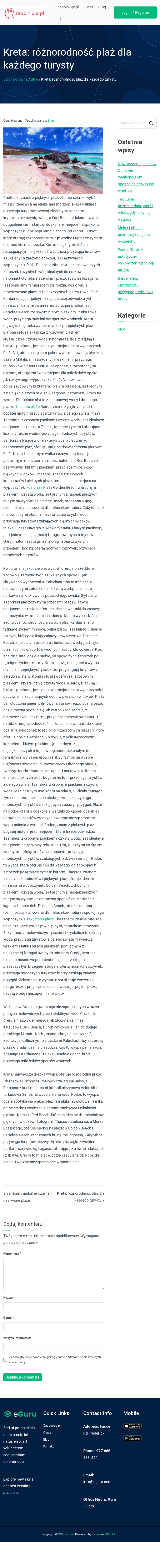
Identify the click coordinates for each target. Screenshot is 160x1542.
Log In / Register (135, 12)
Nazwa (9, 1297)
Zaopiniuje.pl (68, 7)
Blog (102, 7)
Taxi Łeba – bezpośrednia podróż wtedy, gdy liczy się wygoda (135, 209)
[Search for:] (137, 123)
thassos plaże (28, 406)
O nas (88, 7)
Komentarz (12, 1253)
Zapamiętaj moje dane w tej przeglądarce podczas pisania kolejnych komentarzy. (55, 1359)
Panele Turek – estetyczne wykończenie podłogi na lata (136, 259)
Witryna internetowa (17, 1338)
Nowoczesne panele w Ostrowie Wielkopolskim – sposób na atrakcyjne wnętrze (137, 177)
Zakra (96, 1534)
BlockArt (112, 1534)
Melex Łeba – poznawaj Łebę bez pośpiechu (134, 234)
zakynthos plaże (40, 919)
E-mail (9, 1317)
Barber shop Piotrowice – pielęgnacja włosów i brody (135, 288)
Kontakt (48, 1446)
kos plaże (34, 487)
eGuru (70, 1534)
